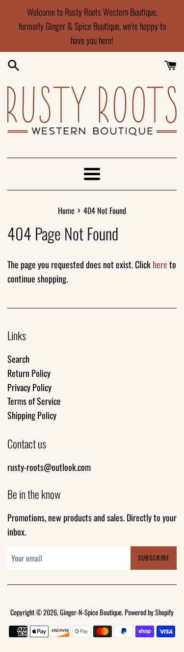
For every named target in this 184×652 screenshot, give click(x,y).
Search (18, 358)
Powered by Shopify (149, 612)
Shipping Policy (31, 415)
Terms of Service (34, 401)
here (160, 264)
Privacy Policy (29, 387)
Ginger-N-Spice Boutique (91, 612)
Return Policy (29, 373)
